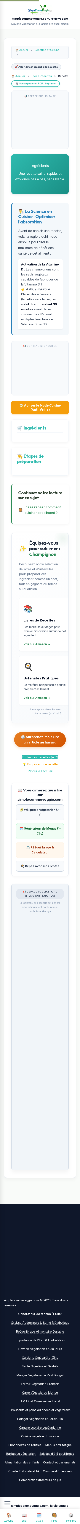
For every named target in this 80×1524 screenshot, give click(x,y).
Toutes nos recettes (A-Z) (40, 757)
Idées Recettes (42, 76)
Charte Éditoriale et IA (23, 1471)
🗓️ (39, 1517)
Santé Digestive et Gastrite (40, 1366)
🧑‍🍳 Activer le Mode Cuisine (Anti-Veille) (40, 407)
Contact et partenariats (59, 1462)
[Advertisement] (40, 123)
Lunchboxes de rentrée (24, 1445)
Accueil (23, 49)
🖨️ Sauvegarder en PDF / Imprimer (35, 83)
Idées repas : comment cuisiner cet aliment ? (43, 510)
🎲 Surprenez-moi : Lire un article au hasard (40, 739)
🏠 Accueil (18, 76)
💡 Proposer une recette (40, 764)
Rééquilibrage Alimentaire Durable (40, 1331)
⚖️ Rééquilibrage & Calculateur (40, 849)
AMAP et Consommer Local (40, 1401)
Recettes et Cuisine (47, 49)
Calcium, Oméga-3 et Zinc (40, 1357)
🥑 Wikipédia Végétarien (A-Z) (40, 812)
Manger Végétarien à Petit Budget (40, 1375)
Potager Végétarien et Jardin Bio (40, 1419)
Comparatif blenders (57, 1471)
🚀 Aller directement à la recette (36, 66)
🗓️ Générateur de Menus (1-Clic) (40, 831)
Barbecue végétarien (21, 1454)
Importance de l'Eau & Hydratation (40, 1340)
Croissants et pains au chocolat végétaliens (40, 1410)
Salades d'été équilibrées (56, 1454)
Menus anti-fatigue (58, 1445)
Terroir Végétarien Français (40, 1384)
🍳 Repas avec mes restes (40, 866)
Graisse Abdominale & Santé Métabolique (40, 1322)
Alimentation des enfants (22, 1462)
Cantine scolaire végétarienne (40, 1427)
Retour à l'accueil (40, 771)
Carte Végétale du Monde (40, 1392)
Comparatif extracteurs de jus (40, 1480)
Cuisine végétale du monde (40, 1436)
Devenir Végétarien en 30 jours (40, 1349)
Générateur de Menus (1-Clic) (40, 1314)
